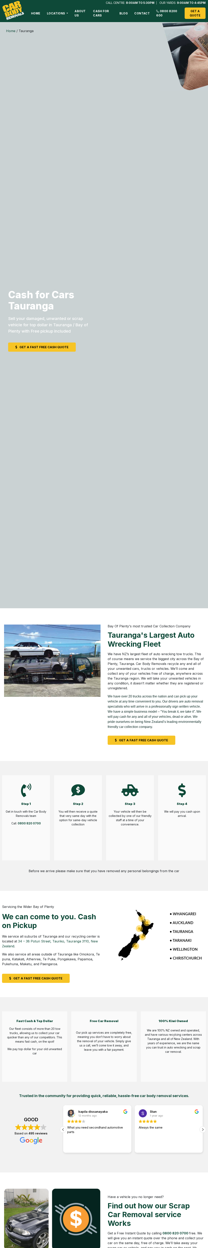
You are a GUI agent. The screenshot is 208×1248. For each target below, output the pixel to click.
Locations (56, 13)
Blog (123, 13)
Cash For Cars (101, 13)
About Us (80, 13)
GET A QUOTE (195, 13)
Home (35, 13)
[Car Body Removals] (13, 11)
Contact (142, 13)
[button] (203, 1130)
